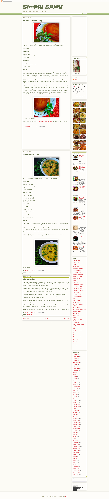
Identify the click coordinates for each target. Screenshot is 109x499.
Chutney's (75, 280)
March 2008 (75, 440)
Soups (74, 334)
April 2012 (75, 364)
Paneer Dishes (76, 313)
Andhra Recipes (76, 260)
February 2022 (76, 356)
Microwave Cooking (77, 311)
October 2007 (76, 450)
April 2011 (75, 378)
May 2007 (75, 460)
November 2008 (76, 424)
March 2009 (75, 416)
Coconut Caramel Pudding (32, 20)
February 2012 (76, 368)
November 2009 (76, 406)
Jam (74, 298)
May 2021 (75, 358)
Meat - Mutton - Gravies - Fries (79, 309)
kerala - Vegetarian (77, 302)
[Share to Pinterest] (44, 126)
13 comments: (34, 126)
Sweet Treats (29, 127)
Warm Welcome (76, 347)
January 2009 (76, 420)
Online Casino (76, 479)
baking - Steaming (76, 266)
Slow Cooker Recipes (77, 330)
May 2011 (75, 376)
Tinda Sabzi (80, 207)
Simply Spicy (42, 6)
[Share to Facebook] (43, 126)
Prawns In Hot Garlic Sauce (81, 198)
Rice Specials (76, 322)
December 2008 (76, 422)
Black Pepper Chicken (81, 156)
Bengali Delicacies (76, 270)
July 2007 (75, 456)
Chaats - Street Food (77, 276)
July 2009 (75, 414)
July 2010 (75, 390)
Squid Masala (81, 246)
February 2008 (76, 442)
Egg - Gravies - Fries (77, 286)
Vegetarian (29, 272)
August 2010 (75, 388)
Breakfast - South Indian (78, 274)
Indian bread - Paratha (77, 294)
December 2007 (76, 446)
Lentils (79, 226)
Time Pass (75, 343)
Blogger (66, 496)
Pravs (75, 79)
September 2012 (76, 362)
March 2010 (75, 398)
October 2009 (76, 408)
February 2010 (76, 400)
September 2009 (76, 410)
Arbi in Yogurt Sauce (31, 154)
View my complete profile (78, 80)
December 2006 (76, 470)
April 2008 (75, 438)
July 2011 (75, 372)
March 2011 (75, 380)
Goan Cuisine (76, 292)
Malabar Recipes (76, 307)
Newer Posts (26, 318)
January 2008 (76, 444)
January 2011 (76, 384)
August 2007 (75, 454)
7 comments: (34, 312)
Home (46, 318)
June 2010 (75, 392)
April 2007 (75, 462)
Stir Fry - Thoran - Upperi (78, 339)
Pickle (74, 317)
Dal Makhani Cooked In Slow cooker (81, 167)
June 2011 (75, 374)
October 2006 (76, 474)
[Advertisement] (46, 139)
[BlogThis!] (40, 126)
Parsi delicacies (76, 315)
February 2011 (76, 382)
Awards (74, 264)
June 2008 (75, 434)
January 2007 (76, 468)
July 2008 (75, 432)
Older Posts (66, 318)
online (81, 478)
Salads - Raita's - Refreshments (76, 328)
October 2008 (76, 426)
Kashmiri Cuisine (76, 300)
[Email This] (39, 126)
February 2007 (76, 466)
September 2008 (76, 428)
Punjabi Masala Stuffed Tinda (81, 187)
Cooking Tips (29, 314)
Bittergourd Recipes (77, 272)
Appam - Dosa (76, 262)
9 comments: (34, 270)
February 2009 (76, 418)
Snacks (74, 332)
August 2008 (75, 430)
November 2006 (76, 472)
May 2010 (75, 394)
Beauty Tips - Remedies (78, 268)
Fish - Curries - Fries (77, 288)
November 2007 (76, 448)
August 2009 (75, 412)
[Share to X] (42, 126)
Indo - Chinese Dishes (77, 296)
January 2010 (76, 402)
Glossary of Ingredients (78, 290)
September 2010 (76, 386)
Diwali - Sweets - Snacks (78, 284)
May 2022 (75, 354)
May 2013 (75, 360)
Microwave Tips (29, 279)
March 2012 (75, 366)
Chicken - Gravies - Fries (78, 278)
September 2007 (76, 452)
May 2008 (75, 436)
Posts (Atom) (49, 321)
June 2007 (75, 458)
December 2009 (76, 404)
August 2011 (75, 370)
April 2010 (75, 396)
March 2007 (75, 464)
